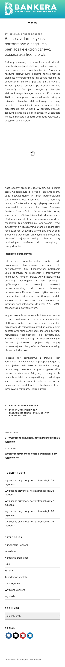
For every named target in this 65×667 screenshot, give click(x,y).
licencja (44, 413)
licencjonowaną (32, 93)
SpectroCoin (38, 188)
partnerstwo (18, 416)
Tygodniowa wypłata (16, 577)
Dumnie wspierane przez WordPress (23, 659)
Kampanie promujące (17, 557)
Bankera (36, 34)
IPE (35, 413)
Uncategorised (13, 583)
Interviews (11, 551)
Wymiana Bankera (15, 589)
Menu (34, 22)
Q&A (7, 564)
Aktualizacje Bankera (23, 405)
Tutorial (9, 570)
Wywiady (10, 596)
